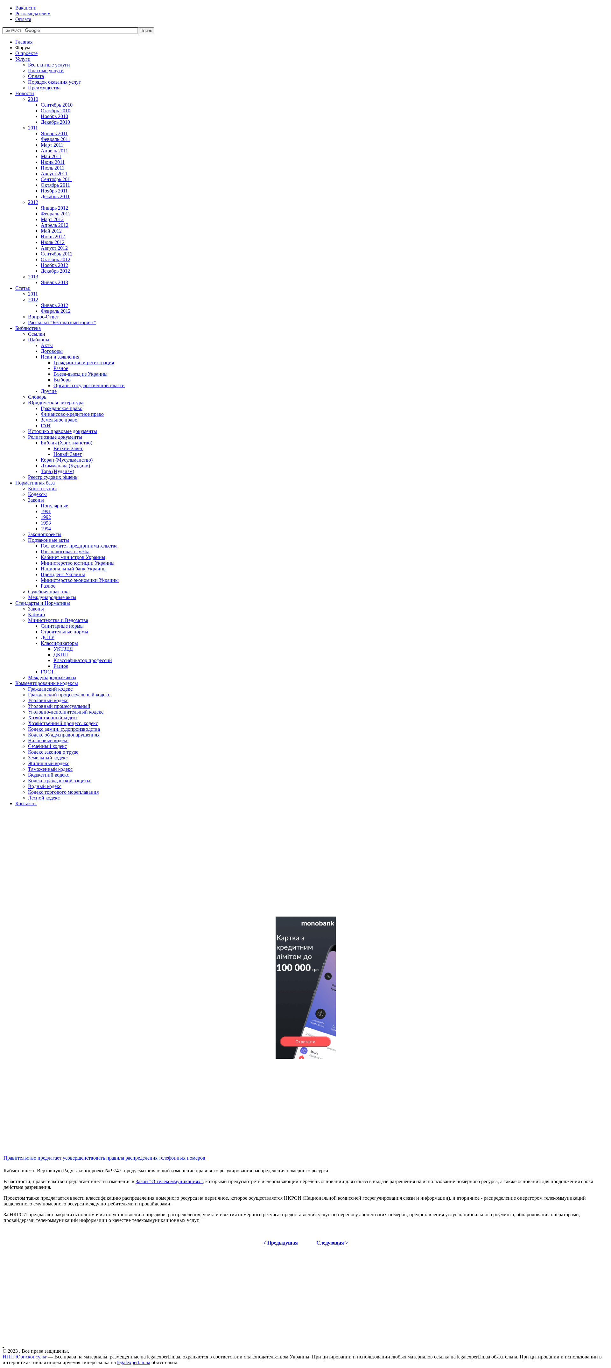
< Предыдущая (280, 1243)
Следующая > (332, 1243)
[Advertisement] (193, 866)
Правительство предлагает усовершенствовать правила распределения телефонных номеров (104, 1158)
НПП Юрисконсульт (25, 1356)
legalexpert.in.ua (133, 1362)
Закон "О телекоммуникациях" (169, 1181)
